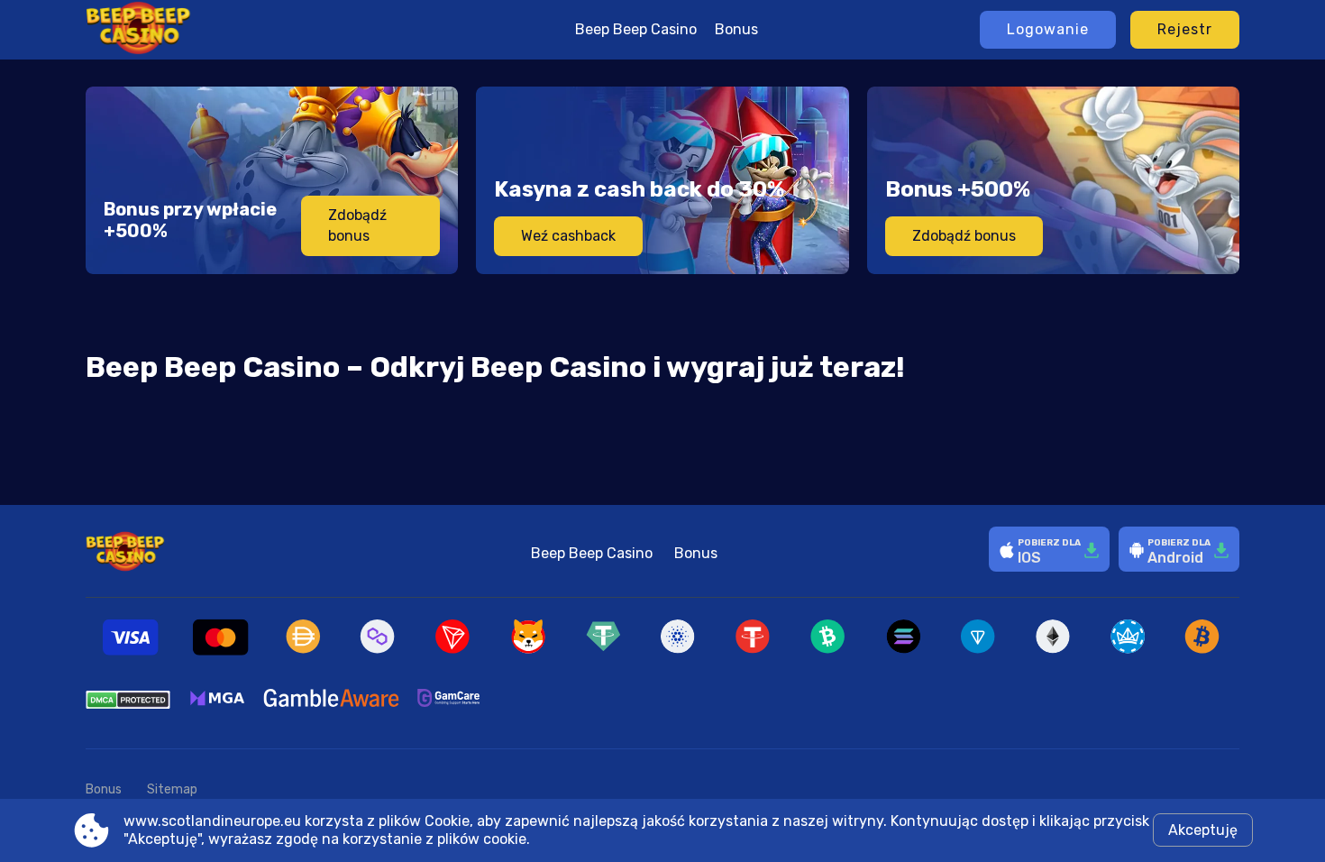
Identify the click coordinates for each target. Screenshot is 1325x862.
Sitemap (172, 789)
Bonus (736, 29)
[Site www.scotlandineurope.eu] (201, 30)
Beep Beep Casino (636, 29)
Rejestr (1184, 29)
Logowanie (1048, 29)
